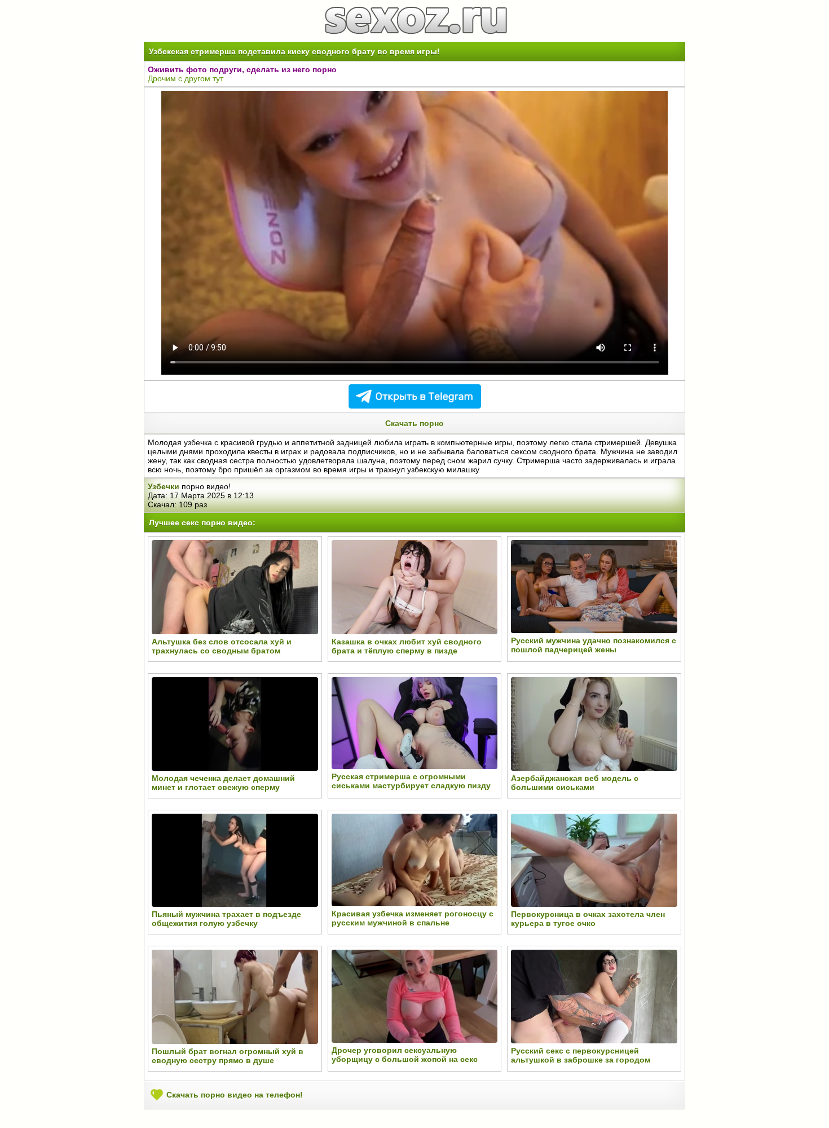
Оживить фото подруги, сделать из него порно (242, 69)
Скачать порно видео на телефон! (233, 1094)
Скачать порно (414, 423)
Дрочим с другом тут (185, 78)
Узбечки (163, 486)
